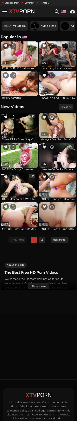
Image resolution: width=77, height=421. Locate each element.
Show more (38, 286)
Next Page (59, 239)
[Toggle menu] (5, 11)
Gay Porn (29, 2)
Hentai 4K (44, 2)
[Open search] (56, 11)
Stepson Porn (12, 2)
